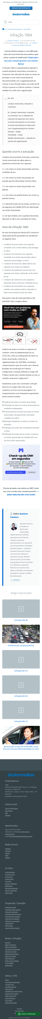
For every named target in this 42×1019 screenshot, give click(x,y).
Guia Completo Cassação (12, 928)
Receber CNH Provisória (11, 994)
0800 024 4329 (25, 832)
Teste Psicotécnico (10, 998)
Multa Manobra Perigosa (12, 954)
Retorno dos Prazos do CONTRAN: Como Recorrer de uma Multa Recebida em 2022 (21, 747)
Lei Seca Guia (9, 877)
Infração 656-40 (21, 620)
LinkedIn (7, 858)
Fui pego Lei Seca (10, 874)
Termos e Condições (19, 1011)
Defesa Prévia (9, 893)
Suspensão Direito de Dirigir (12, 910)
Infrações (7, 942)
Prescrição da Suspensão (12, 919)
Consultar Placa (9, 984)
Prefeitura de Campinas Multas (21, 645)
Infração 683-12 (21, 721)
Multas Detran (9, 965)
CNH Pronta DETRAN (11, 1003)
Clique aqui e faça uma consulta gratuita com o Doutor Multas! (21, 60)
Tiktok (7, 855)
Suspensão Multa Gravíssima (13, 914)
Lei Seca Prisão (9, 879)
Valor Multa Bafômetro (11, 888)
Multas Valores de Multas (12, 961)
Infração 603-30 (21, 696)
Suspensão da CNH (10, 907)
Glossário (7, 815)
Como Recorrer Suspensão (12, 917)
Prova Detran (8, 1001)
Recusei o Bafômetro (11, 891)
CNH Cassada (9, 926)
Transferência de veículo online (13, 991)
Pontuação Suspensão (11, 912)
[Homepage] (21, 14)
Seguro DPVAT (9, 989)
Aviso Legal (19, 1008)
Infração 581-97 (21, 670)
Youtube (7, 853)
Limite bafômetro (10, 872)
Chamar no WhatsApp (28, 1014)
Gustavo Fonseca (13, 40)
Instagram (16, 580)
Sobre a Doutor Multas (11, 808)
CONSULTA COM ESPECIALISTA (21, 8)
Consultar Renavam (10, 987)
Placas (7, 980)
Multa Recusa (8, 886)
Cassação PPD (9, 923)
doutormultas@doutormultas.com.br (21, 836)
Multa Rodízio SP (10, 958)
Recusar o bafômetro (11, 884)
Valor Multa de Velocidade (12, 949)
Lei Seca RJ (8, 881)
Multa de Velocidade (11, 947)
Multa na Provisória (10, 945)
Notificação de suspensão (12, 921)
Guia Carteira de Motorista (12, 982)
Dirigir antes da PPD (10, 996)
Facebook (8, 851)
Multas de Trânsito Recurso (22, 45)
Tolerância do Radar (11, 952)
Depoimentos (9, 811)
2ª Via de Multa (9, 963)
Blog (6, 813)
